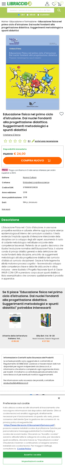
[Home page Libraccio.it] (19, 5)
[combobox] (30, 10)
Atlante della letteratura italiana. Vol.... (14, 337)
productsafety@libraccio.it (15, 383)
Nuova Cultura (29, 177)
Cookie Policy (24, 448)
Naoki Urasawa (38, 338)
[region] (32, 430)
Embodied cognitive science (36, 182)
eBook (32, 14)
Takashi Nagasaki (52, 338)
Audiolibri (44, 14)
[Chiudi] (59, 398)
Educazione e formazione (23, 21)
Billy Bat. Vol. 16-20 (45, 335)
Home (5, 21)
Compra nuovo (32, 160)
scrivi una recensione (46, 141)
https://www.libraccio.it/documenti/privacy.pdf (29, 425)
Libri (22, 14)
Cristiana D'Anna (11, 134)
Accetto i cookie (32, 454)
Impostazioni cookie (32, 461)
